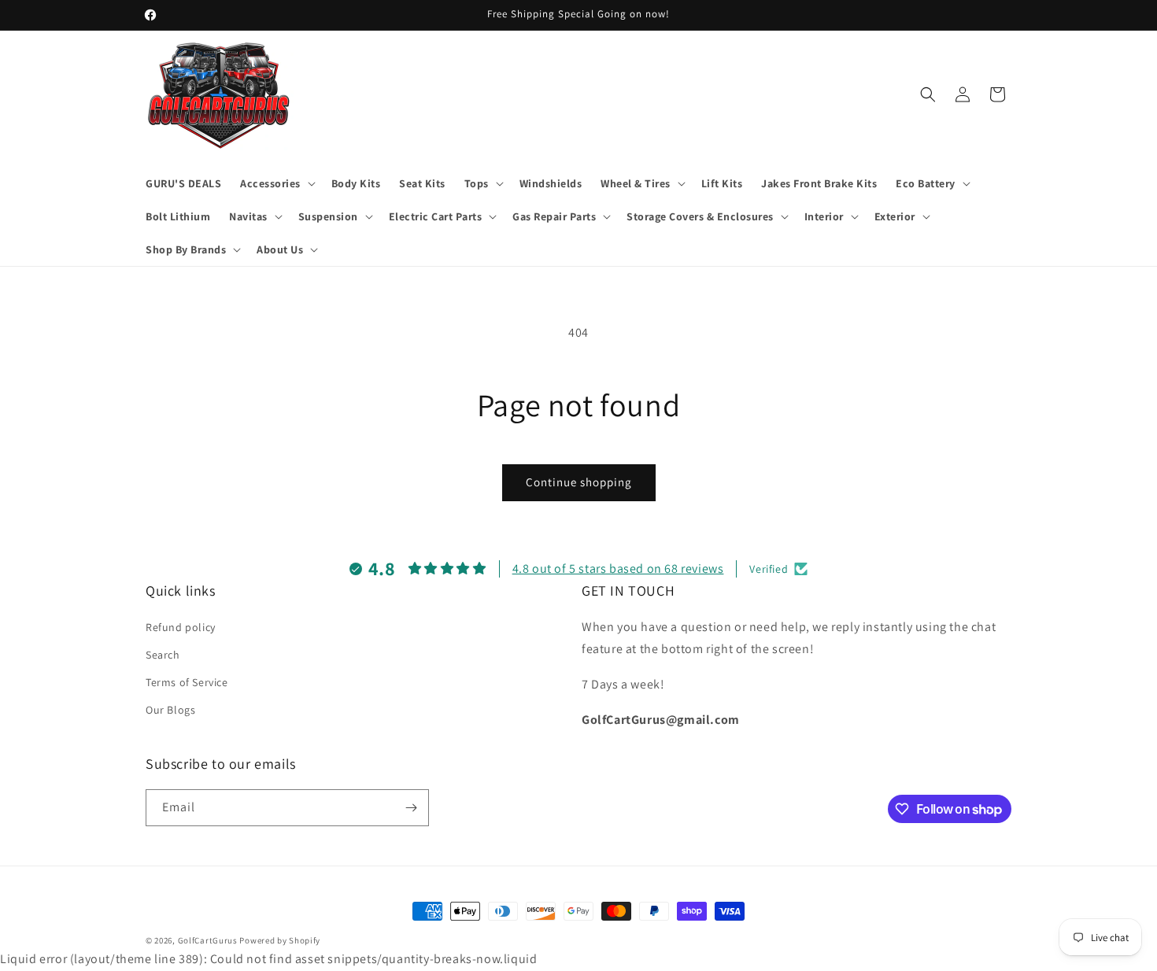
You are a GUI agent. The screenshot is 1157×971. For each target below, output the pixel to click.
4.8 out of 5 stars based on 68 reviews (618, 568)
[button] (276, 183)
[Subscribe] (411, 807)
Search (163, 654)
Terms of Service (187, 682)
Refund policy (181, 626)
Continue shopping (579, 481)
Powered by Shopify (279, 940)
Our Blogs (170, 710)
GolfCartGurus (208, 940)
